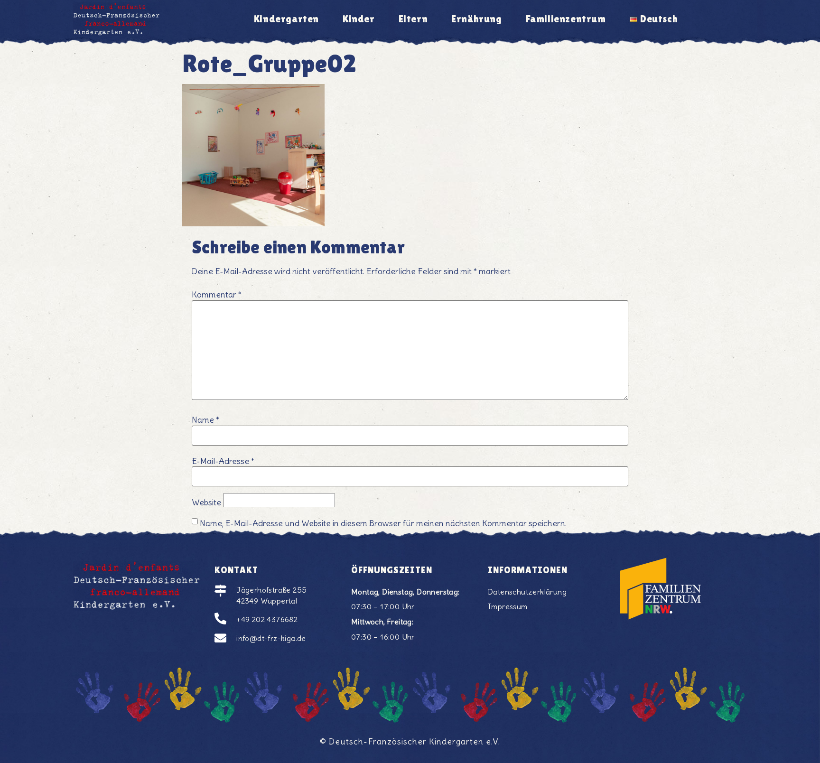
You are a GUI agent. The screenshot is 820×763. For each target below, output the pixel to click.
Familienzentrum (566, 19)
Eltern (413, 19)
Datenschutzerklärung (527, 591)
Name (205, 420)
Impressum (508, 606)
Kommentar (217, 295)
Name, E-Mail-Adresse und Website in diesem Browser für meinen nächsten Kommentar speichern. (383, 524)
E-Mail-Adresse (223, 461)
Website (206, 503)
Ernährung (476, 19)
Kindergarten (286, 19)
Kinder (359, 19)
